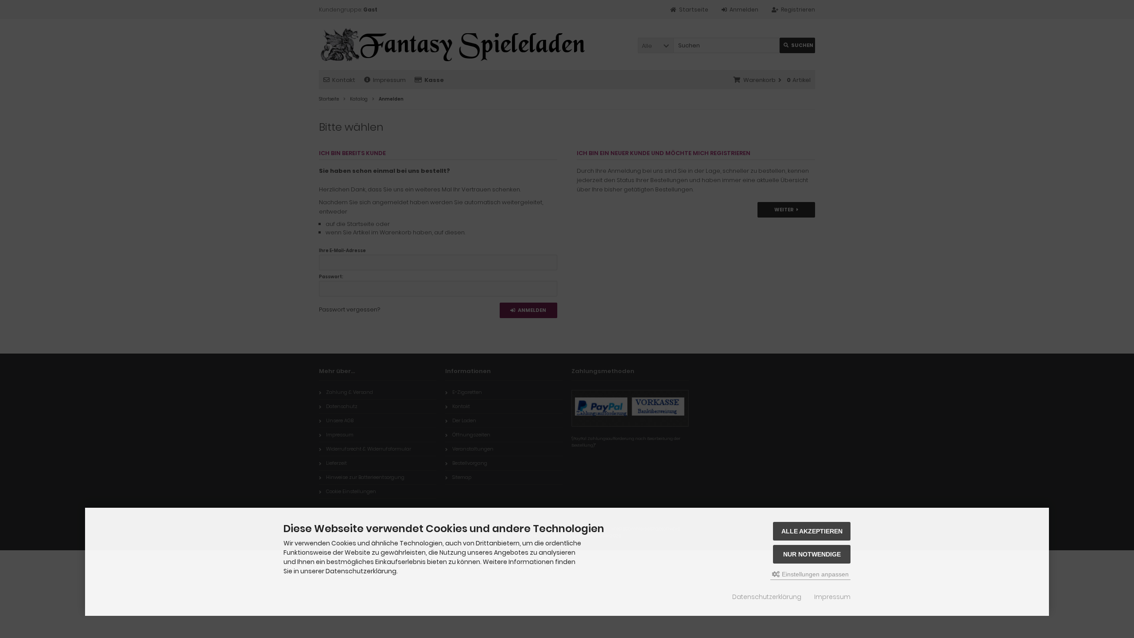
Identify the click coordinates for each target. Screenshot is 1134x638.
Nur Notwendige (812, 554)
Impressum (832, 596)
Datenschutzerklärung (766, 596)
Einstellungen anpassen (814, 574)
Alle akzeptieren (812, 531)
